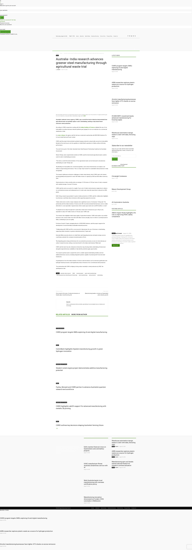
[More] (87, 72)
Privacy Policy (127, 508)
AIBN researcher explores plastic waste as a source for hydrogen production (123, 84)
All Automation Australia (120, 202)
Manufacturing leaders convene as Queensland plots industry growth (96, 294)
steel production (92, 275)
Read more (115, 245)
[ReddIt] (77, 72)
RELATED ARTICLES (63, 314)
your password (3, 15)
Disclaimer (2, 21)
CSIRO (84, 115)
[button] (134, 49)
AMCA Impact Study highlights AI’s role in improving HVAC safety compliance (124, 214)
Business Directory (118, 166)
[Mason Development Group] (124, 184)
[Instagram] (130, 36)
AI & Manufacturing (60, 328)
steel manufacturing (83, 275)
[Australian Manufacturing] (66, 42)
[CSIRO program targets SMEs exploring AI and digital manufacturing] (82, 323)
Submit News (103, 508)
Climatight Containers (119, 176)
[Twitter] (135, 36)
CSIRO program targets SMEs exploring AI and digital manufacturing (81, 332)
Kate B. (58, 69)
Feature (113, 233)
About (92, 508)
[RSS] (133, 36)
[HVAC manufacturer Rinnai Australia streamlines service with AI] (96, 459)
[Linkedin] (131, 36)
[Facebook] (128, 36)
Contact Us (133, 508)
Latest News (116, 55)
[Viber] (80, 72)
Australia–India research (66, 273)
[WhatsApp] (84, 72)
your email (2, 29)
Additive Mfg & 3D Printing (61, 364)
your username (3, 10)
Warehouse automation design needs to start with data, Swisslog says (123, 134)
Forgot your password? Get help (8, 19)
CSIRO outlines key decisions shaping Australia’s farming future (79, 425)
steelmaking (100, 275)
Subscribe (114, 159)
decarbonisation (79, 273)
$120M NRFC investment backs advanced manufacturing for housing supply (123, 118)
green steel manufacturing (90, 273)
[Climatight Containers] (124, 171)
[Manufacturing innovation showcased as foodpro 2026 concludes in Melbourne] (96, 492)
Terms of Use (120, 508)
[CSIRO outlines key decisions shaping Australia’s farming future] (82, 416)
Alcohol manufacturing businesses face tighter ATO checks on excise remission (124, 101)
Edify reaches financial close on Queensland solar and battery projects (95, 449)
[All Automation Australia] (124, 197)
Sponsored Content (117, 233)
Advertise (97, 508)
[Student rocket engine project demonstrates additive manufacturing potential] (82, 359)
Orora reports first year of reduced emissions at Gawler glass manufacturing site (68, 294)
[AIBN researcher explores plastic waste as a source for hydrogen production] (124, 78)
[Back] (0, 2)
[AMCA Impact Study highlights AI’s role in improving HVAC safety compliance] (124, 224)
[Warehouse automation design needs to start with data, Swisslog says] (124, 128)
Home (57, 53)
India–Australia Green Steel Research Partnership (67, 275)
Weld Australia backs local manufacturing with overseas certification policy (94, 482)
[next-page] (57, 428)
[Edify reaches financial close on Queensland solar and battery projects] (96, 442)
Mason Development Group (121, 189)
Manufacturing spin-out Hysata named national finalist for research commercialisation (122, 463)
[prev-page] (56, 428)
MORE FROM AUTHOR (79, 314)
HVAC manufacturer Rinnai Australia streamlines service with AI (96, 465)
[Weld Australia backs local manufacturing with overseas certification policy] (96, 476)
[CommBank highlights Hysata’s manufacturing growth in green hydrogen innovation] (82, 340)
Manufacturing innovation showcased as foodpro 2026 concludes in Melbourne (94, 499)
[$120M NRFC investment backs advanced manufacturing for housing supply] (124, 111)
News (61, 53)
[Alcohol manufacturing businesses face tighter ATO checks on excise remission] (124, 94)
